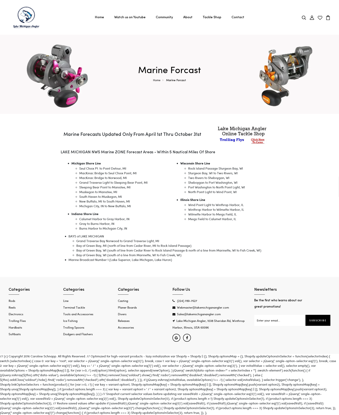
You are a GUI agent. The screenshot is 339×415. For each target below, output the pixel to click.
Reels (12, 307)
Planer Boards (127, 307)
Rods (12, 301)
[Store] (242, 135)
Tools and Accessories (78, 314)
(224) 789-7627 (186, 301)
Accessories (126, 327)
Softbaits (15, 334)
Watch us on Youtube (130, 17)
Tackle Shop (212, 17)
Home (99, 17)
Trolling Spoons (73, 327)
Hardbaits (15, 327)
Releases (124, 321)
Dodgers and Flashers (78, 334)
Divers (122, 314)
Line (65, 301)
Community (164, 17)
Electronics (16, 314)
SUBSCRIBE (317, 320)
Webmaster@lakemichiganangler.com (203, 307)
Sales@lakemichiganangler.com (199, 314)
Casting (123, 301)
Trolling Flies (17, 321)
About (187, 17)
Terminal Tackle (74, 307)
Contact (237, 17)
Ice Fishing (70, 321)
